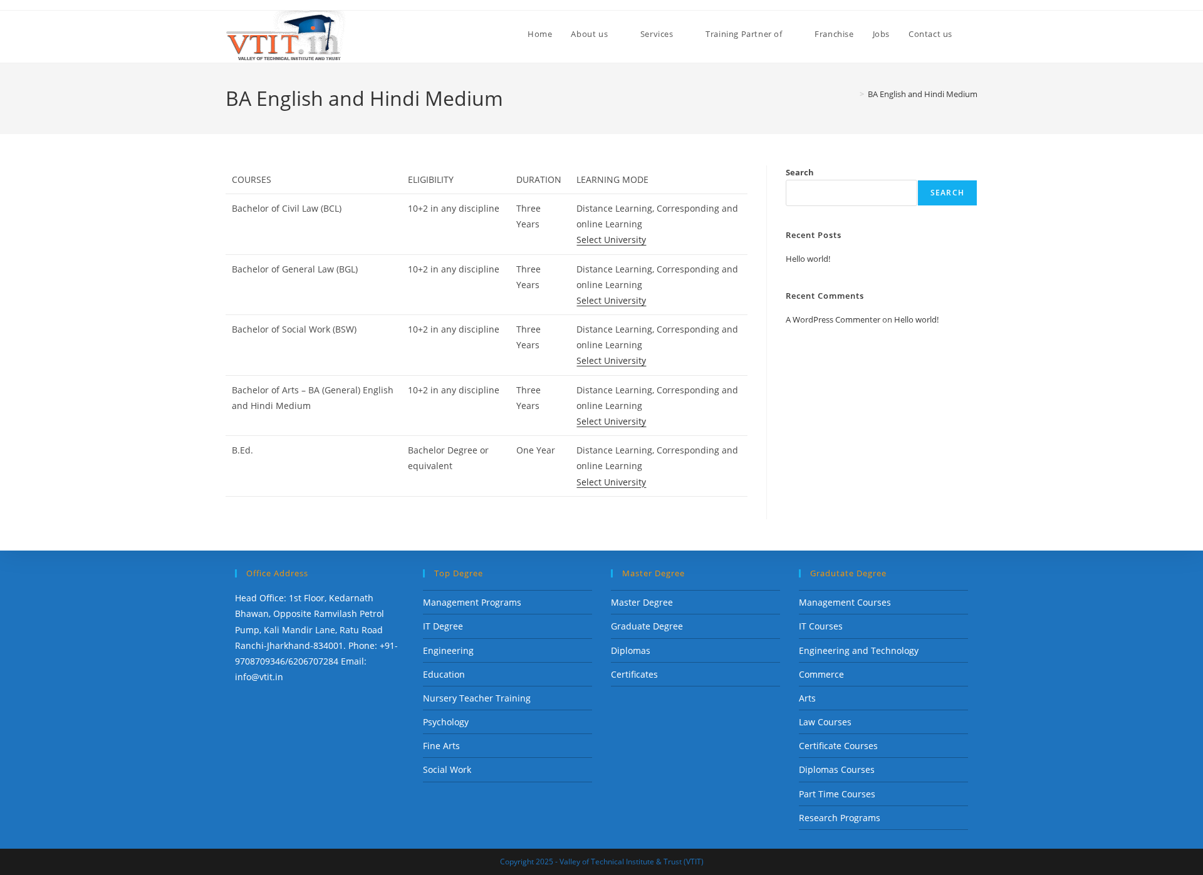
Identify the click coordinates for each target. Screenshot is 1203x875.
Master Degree (642, 602)
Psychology (446, 722)
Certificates (634, 674)
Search (800, 172)
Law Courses (825, 722)
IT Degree (443, 626)
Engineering (448, 650)
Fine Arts (441, 746)
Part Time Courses (837, 794)
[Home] (853, 94)
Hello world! (808, 258)
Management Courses (845, 602)
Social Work (447, 769)
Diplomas (630, 650)
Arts (807, 698)
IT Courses (821, 626)
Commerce (821, 674)
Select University (611, 240)
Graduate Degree (647, 626)
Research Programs (839, 818)
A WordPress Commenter (833, 319)
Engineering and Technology (859, 650)
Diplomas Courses (837, 769)
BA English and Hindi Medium (922, 94)
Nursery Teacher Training (477, 698)
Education (444, 674)
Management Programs (472, 602)
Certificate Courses (838, 746)
